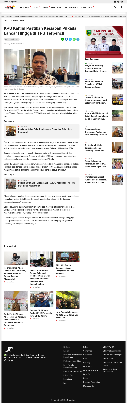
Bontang (86, 363)
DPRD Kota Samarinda (112, 351)
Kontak (66, 351)
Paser (85, 378)
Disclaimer (68, 379)
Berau (85, 359)
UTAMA (35, 8)
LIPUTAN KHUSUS (71, 8)
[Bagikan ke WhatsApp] (74, 39)
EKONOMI (44, 8)
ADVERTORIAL (87, 8)
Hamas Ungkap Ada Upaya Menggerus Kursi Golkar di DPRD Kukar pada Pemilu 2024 (96, 100)
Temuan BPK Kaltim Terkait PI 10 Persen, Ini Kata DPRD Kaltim (41, 313)
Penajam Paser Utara (91, 382)
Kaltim (85, 347)
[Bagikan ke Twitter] (70, 39)
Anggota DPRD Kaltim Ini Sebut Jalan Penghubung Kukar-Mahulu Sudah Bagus (96, 116)
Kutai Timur (88, 374)
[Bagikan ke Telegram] (77, 39)
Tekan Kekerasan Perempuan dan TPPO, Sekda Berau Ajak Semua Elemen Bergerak (96, 164)
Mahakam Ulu (88, 386)
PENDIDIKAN (56, 8)
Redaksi (67, 347)
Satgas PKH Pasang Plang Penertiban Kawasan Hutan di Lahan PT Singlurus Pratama (96, 68)
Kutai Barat (87, 366)
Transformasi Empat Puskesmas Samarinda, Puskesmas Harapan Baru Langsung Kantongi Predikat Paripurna (96, 180)
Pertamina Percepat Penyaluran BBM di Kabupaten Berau (94, 84)
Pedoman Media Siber (72, 361)
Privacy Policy (69, 375)
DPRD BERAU (108, 359)
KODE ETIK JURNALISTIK (73, 371)
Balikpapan (87, 355)
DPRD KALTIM (108, 347)
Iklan (65, 383)
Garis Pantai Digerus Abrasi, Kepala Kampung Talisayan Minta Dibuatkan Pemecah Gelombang (15, 320)
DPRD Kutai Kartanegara (112, 355)
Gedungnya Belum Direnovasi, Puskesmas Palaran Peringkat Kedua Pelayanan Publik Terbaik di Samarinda (96, 132)
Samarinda (87, 351)
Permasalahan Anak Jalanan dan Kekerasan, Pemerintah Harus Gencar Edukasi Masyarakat (15, 273)
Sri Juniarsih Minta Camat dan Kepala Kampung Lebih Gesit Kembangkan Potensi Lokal (94, 148)
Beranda (7, 21)
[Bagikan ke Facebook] (66, 39)
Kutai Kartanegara (90, 370)
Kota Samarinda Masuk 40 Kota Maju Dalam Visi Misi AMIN (67, 315)
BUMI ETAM (25, 8)
